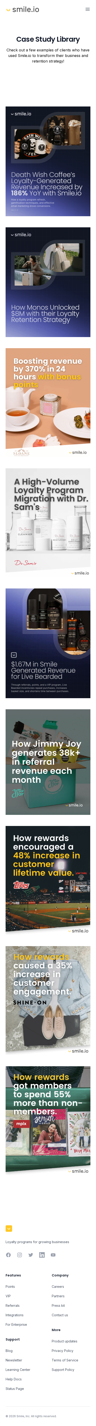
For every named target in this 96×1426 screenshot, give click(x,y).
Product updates (64, 1341)
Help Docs (14, 1379)
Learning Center (18, 1370)
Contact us (60, 1315)
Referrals (13, 1305)
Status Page (15, 1389)
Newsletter (14, 1360)
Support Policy (63, 1370)
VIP (8, 1296)
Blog (9, 1351)
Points (10, 1286)
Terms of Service (65, 1360)
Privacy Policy (62, 1351)
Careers (58, 1286)
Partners (58, 1296)
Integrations (15, 1315)
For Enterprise (16, 1324)
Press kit (58, 1305)
